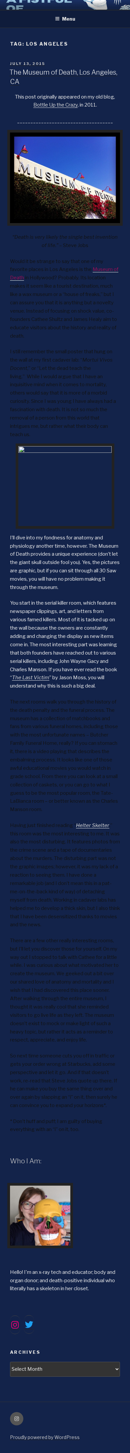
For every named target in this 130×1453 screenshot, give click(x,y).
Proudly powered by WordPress (45, 1437)
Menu (68, 19)
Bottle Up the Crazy (55, 105)
